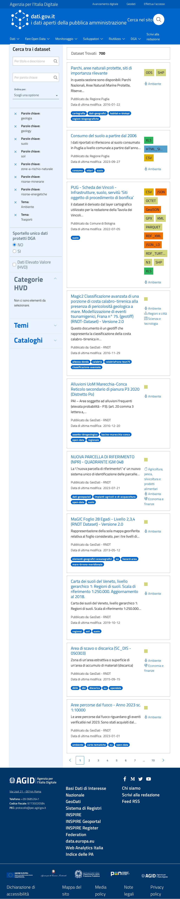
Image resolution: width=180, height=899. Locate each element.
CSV (149, 157)
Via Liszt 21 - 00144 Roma (25, 791)
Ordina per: (20, 89)
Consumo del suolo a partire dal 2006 (104, 135)
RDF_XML (153, 236)
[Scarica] (146, 299)
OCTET (151, 200)
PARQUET (153, 227)
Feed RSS (131, 801)
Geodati (131, 4)
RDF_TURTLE (156, 253)
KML (160, 218)
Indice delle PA (80, 854)
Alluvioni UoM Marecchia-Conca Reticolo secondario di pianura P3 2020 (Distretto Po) (105, 389)
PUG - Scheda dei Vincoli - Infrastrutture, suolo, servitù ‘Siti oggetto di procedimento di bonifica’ (102, 192)
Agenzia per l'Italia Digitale (34, 4)
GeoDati (73, 801)
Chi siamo (131, 788)
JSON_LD (153, 244)
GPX (149, 218)
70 (153, 760)
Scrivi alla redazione (141, 795)
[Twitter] (140, 778)
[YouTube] (148, 778)
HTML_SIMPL (156, 149)
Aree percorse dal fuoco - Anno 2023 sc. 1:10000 (106, 707)
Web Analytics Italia (84, 848)
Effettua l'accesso (154, 4)
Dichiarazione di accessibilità (21, 890)
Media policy (100, 890)
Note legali (129, 890)
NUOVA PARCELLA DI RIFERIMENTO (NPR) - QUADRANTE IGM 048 (102, 459)
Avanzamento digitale (105, 4)
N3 (148, 262)
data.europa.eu (80, 841)
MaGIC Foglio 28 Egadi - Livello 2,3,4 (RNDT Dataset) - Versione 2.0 (103, 521)
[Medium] (133, 778)
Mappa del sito (71, 890)
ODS (149, 72)
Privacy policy (157, 890)
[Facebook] (125, 778)
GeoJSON (152, 209)
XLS (149, 140)
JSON (161, 192)
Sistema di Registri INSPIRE (83, 811)
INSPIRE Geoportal (83, 821)
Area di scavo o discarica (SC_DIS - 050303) (101, 650)
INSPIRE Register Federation (82, 831)
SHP (161, 72)
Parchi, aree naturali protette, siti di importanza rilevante (101, 70)
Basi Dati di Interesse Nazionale (86, 791)
